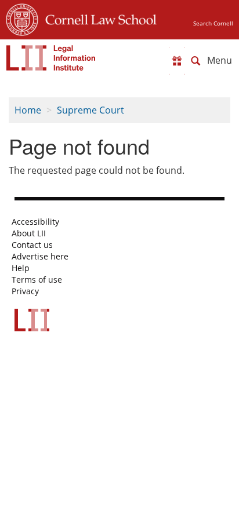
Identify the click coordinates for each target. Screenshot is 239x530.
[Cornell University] (22, 18)
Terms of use (37, 280)
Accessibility (35, 222)
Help (21, 268)
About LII (29, 233)
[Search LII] (195, 61)
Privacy (25, 291)
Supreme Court (90, 110)
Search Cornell (213, 23)
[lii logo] (51, 58)
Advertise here (40, 256)
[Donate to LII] (177, 61)
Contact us (32, 245)
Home (28, 110)
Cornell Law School (97, 18)
